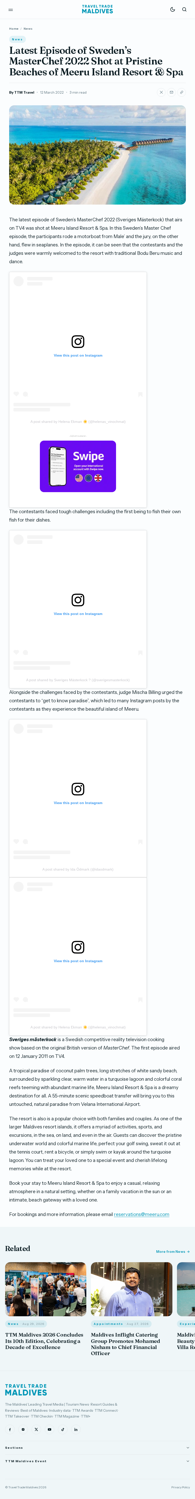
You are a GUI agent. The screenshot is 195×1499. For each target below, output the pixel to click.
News (28, 28)
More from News (170, 1252)
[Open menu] (10, 9)
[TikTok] (63, 1429)
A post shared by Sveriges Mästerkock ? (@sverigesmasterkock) (78, 680)
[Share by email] (171, 92)
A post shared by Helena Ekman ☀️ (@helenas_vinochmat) (78, 422)
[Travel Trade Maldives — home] (97, 9)
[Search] (184, 9)
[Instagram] (23, 1429)
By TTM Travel (21, 92)
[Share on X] (161, 92)
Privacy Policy (180, 1487)
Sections (14, 1448)
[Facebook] (10, 1429)
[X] (36, 1429)
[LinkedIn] (76, 1429)
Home (14, 28)
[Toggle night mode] (172, 9)
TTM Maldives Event (26, 1461)
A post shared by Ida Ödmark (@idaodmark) (77, 869)
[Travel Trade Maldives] (26, 1390)
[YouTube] (49, 1429)
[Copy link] (181, 92)
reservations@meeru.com (141, 1214)
